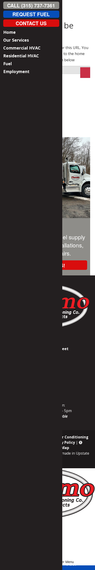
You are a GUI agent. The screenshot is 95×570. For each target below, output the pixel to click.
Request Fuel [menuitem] (31, 14)
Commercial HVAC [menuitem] (22, 48)
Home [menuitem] (9, 32)
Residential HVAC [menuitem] (21, 56)
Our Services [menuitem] (16, 40)
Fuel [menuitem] (7, 63)
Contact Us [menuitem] (31, 22)
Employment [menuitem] (16, 71)
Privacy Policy (62, 442)
